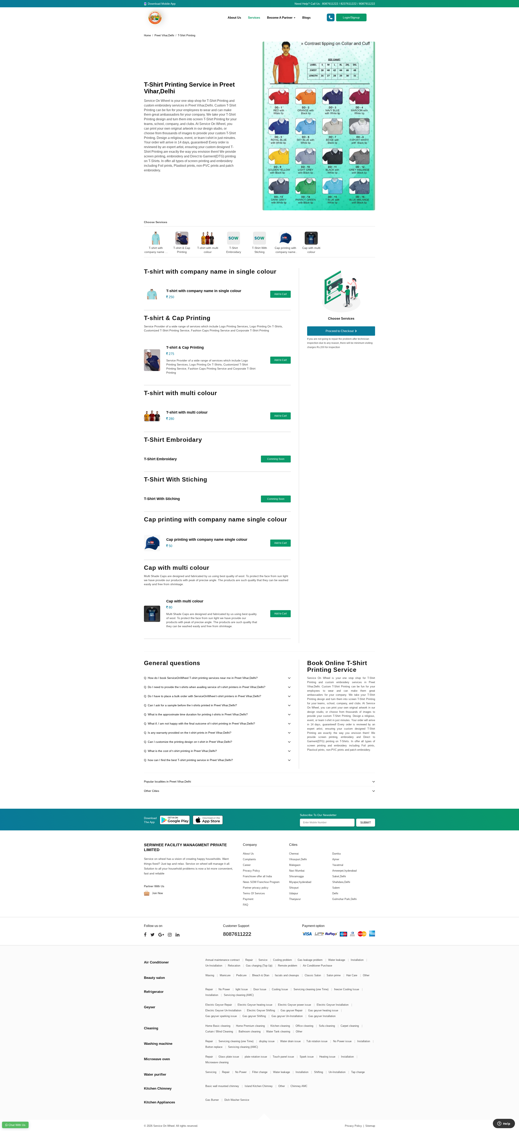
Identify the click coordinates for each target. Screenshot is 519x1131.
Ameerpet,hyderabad (344, 870)
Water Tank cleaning (278, 1031)
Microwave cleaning (216, 1062)
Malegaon (294, 864)
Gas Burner (212, 1099)
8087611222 (237, 934)
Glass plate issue (229, 1056)
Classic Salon (313, 975)
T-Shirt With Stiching (259, 250)
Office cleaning (305, 1025)
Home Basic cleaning (218, 1025)
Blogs (306, 17)
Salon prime (334, 975)
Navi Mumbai (296, 870)
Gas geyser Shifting (254, 1016)
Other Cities (151, 790)
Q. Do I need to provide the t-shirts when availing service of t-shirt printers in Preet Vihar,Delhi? (204, 687)
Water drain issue (290, 1041)
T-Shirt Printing (186, 35)
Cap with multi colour (311, 250)
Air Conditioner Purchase (317, 965)
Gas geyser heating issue (323, 1010)
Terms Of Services (254, 893)
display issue (267, 1041)
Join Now (157, 892)
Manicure (225, 975)
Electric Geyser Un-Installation (223, 1010)
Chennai (293, 853)
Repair (249, 959)
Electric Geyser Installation (333, 1004)
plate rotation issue (256, 1056)
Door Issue (260, 989)
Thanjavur (294, 898)
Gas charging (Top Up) (259, 965)
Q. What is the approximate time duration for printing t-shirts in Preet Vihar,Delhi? (196, 714)
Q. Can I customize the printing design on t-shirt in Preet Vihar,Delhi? (188, 741)
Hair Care (352, 975)
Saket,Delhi (339, 876)
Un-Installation (214, 965)
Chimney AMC (299, 1086)
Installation (357, 959)
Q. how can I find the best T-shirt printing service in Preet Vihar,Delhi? (188, 760)
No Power (225, 989)
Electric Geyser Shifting (261, 1010)
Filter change (260, 1072)
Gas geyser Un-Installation (287, 1016)
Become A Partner (280, 17)
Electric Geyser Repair (219, 1004)
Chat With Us (16, 1125)
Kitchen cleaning (280, 1025)
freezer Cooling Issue (347, 989)
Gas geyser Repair (292, 1010)
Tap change (358, 1072)
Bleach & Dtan (261, 975)
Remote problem (288, 965)
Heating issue (327, 1056)
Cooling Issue (280, 989)
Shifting (319, 1072)
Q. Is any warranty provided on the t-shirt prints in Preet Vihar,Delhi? (187, 732)
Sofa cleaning (327, 1025)
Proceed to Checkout (340, 331)
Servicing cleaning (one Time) (311, 989)
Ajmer (335, 859)
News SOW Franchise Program (261, 881)
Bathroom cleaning (250, 1031)
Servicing (211, 1072)
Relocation (234, 965)
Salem (336, 887)
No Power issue (342, 1041)
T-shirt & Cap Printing (181, 250)
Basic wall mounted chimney (222, 1086)
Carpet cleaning (350, 1025)
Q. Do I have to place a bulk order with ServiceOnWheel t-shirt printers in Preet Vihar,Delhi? (202, 696)
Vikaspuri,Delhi (298, 859)
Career (247, 864)
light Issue (242, 989)
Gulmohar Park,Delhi (344, 898)
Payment (248, 898)
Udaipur (293, 893)
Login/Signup (351, 17)
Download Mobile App (161, 3)
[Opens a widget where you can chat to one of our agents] (504, 1124)
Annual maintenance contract (222, 959)
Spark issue (307, 1056)
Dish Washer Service (236, 1099)
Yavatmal (337, 864)
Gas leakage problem (310, 959)
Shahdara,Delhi (341, 881)
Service (263, 959)
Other (366, 975)
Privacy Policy (251, 870)
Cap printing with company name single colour (285, 250)
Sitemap (370, 1125)
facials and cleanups (287, 975)
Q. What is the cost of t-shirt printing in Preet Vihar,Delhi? (180, 751)
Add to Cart (280, 294)
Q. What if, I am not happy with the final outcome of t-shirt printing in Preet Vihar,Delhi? (199, 723)
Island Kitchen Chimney (259, 1086)
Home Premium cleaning (251, 1025)
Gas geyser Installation (322, 1016)
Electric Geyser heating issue (255, 1004)
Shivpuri (293, 887)
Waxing (210, 975)
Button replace (214, 1046)
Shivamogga (296, 876)
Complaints (249, 859)
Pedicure (241, 975)
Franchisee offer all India (257, 876)
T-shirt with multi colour (207, 250)
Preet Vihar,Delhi (164, 35)
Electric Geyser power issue (295, 1004)
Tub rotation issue (317, 1041)
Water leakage (337, 959)
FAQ (245, 904)
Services (254, 17)
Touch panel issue (284, 1056)
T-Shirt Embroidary (233, 250)
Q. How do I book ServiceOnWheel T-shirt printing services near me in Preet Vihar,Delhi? (201, 677)
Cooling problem (283, 959)
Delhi (335, 893)
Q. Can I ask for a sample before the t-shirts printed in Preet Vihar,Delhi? (190, 705)
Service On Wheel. (164, 1125)
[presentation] (139, 239)
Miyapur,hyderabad (300, 881)
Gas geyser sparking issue (221, 1016)
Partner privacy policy (255, 887)
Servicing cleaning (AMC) (239, 995)
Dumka (336, 853)
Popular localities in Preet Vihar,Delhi (167, 781)
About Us (234, 17)
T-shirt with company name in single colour (155, 250)
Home (147, 35)
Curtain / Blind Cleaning (219, 1031)
